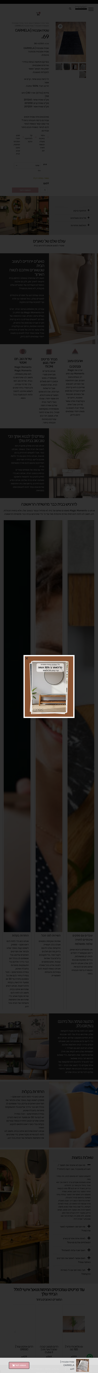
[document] (49, 686)
